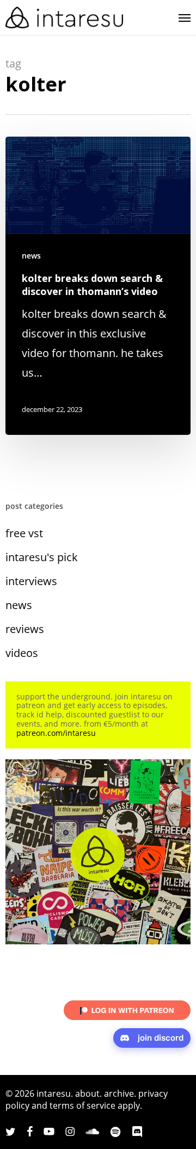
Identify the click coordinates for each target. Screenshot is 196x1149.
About (87, 1093)
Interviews (31, 581)
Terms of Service (82, 1105)
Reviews (24, 629)
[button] (185, 17)
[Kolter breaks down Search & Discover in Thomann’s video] (98, 286)
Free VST (24, 533)
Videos (21, 653)
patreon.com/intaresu (56, 733)
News (31, 255)
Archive (119, 1093)
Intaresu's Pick (41, 557)
